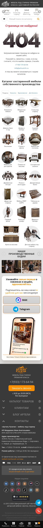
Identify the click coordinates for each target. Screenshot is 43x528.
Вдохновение (22, 93)
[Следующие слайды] (39, 254)
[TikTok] (24, 490)
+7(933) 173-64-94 (21, 382)
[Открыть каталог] (4, 19)
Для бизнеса (33, 93)
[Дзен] (37, 483)
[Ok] (24, 483)
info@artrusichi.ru (21, 68)
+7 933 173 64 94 (21, 65)
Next (39, 11)
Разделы (5, 93)
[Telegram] (30, 490)
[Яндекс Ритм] (6, 490)
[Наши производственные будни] (11, 266)
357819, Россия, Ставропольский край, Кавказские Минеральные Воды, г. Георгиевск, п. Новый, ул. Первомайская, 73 (20, 441)
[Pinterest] (12, 490)
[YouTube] (18, 490)
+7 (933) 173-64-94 (13, 447)
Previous (3, 11)
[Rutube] (30, 483)
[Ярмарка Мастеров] (37, 490)
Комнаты (13, 93)
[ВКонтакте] (6, 483)
